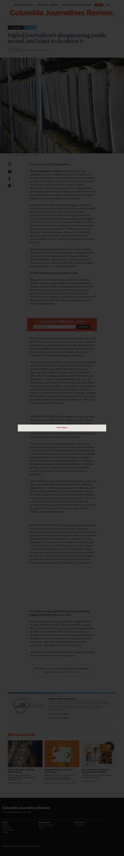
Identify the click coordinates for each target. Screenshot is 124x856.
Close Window (62, 427)
